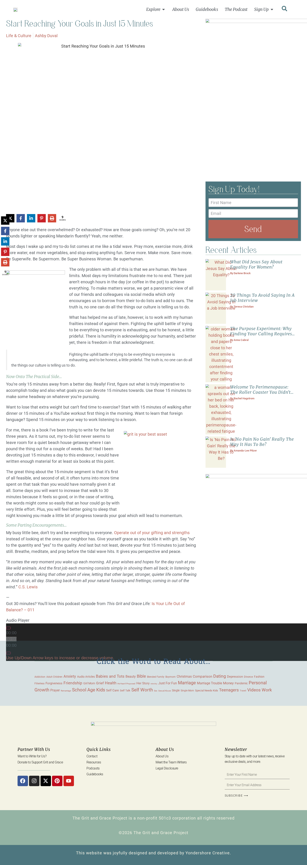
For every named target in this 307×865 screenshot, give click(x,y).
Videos (254, 689)
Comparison (202, 676)
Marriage (187, 682)
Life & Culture (18, 35)
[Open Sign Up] (272, 9)
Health (110, 683)
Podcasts (92, 768)
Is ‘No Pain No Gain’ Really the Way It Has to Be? (262, 441)
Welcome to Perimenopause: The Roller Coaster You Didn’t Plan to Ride (260, 392)
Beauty (131, 676)
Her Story (143, 683)
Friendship (72, 683)
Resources (93, 762)
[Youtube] (68, 781)
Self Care (112, 690)
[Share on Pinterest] (41, 218)
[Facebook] (23, 781)
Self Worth (142, 689)
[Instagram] (34, 781)
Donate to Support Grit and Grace (40, 762)
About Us (162, 756)
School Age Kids (88, 689)
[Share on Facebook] (20, 218)
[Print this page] (52, 218)
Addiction (39, 676)
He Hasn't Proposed (126, 683)
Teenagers (229, 690)
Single (176, 690)
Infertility (154, 684)
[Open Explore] (163, 9)
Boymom (170, 676)
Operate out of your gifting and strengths (152, 532)
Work (267, 689)
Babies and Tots (110, 676)
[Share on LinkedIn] (31, 218)
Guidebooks (94, 774)
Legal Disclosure (167, 768)
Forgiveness (54, 683)
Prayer (55, 690)
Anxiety (69, 676)
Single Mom (187, 690)
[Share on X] (5, 220)
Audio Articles (86, 676)
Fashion (259, 676)
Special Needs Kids (206, 690)
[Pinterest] (57, 781)
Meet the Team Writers (171, 762)
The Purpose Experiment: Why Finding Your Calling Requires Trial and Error (261, 334)
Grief (100, 683)
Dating (219, 676)
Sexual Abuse (164, 691)
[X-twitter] (46, 781)
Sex (155, 690)
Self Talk (125, 690)
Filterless (39, 683)
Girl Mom (89, 683)
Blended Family (155, 676)
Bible (141, 676)
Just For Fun (167, 683)
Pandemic (241, 683)
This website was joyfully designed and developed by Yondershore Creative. (153, 852)
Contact (91, 756)
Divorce (248, 676)
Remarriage (66, 691)
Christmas (184, 676)
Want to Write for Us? (32, 756)
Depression (235, 676)
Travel (243, 690)
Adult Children (54, 676)
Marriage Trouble (209, 683)
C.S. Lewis (28, 586)
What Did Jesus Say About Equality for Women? (256, 264)
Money (228, 683)
